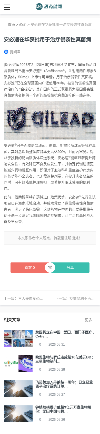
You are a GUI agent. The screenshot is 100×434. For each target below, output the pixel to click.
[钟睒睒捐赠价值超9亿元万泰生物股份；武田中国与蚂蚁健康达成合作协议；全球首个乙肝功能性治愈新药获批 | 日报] (18, 413)
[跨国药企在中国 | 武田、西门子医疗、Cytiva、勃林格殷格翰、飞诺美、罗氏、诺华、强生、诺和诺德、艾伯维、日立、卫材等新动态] (18, 338)
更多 (88, 320)
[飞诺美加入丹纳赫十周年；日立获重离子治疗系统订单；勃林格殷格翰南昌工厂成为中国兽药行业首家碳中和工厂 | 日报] (18, 388)
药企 (22, 24)
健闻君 (15, 52)
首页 (11, 24)
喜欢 (30, 268)
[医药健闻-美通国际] (50, 7)
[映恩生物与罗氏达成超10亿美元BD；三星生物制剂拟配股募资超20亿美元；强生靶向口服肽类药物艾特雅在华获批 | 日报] (18, 363)
